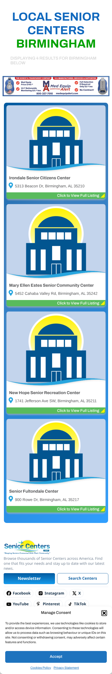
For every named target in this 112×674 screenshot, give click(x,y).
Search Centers (83, 578)
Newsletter (29, 578)
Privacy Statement (66, 668)
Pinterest (51, 604)
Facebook (21, 593)
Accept (56, 657)
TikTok (80, 604)
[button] (104, 613)
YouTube (21, 604)
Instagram (54, 593)
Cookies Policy (40, 668)
